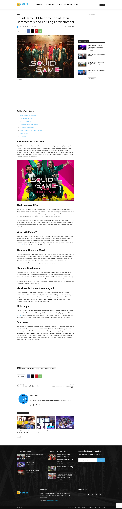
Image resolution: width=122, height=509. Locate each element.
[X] (32, 31)
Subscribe (101, 460)
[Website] (100, 494)
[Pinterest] (36, 31)
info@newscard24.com (52, 500)
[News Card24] (18, 27)
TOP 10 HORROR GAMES (32, 470)
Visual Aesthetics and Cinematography (31, 130)
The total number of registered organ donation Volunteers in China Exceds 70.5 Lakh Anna (65, 475)
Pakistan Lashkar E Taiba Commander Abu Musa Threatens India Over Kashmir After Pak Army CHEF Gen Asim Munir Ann (65, 458)
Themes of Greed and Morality (29, 124)
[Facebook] (28, 31)
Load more (91, 78)
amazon (23, 368)
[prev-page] (18, 436)
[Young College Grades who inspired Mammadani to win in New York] (82, 47)
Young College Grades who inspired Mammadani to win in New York (95, 47)
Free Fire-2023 (59, 431)
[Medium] (88, 494)
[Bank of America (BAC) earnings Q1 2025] (82, 72)
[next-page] (20, 436)
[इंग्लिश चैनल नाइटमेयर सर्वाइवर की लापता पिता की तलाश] (21, 457)
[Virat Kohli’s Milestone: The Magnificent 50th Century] (26, 422)
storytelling (20, 315)
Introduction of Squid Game (28, 115)
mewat (46, 368)
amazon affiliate (30, 368)
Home (18, 12)
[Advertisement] (45, 94)
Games (22, 12)
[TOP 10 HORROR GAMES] (21, 472)
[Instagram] (33, 404)
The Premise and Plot (26, 118)
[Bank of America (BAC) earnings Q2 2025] (82, 56)
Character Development (27, 127)
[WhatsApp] (40, 31)
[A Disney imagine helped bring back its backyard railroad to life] (52, 468)
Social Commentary (25, 121)
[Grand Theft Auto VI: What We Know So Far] (46, 422)
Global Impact (24, 133)
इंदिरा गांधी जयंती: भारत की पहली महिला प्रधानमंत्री (28, 386)
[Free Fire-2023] (65, 422)
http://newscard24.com (35, 397)
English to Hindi (39, 368)
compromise (20, 245)
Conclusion (23, 136)
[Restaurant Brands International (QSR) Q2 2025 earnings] (82, 64)
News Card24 (23, 26)
